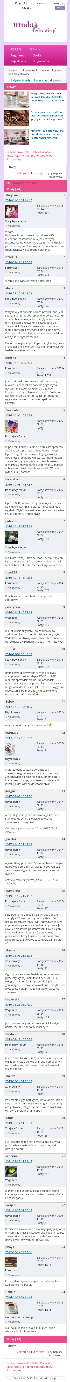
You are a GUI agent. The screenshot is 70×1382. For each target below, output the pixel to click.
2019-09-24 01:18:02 (18, 1081)
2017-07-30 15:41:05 (18, 707)
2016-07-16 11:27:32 (18, 200)
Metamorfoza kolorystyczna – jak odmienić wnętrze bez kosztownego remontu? (48, 134)
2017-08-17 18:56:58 (18, 738)
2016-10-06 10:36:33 (18, 415)
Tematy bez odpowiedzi (48, 80)
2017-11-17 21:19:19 (18, 844)
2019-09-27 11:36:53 (18, 1123)
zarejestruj (42, 173)
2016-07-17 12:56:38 (18, 262)
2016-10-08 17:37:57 (18, 484)
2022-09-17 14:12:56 (18, 1252)
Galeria (28, 3)
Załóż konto (42, 3)
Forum (8, 3)
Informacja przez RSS (24, 183)
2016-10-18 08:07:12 (18, 526)
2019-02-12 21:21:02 (18, 896)
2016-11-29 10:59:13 (18, 612)
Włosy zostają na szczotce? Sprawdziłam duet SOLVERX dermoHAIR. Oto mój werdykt (47, 97)
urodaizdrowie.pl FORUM (22, 152)
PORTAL (16, 49)
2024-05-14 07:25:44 (18, 1297)
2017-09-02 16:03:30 (18, 796)
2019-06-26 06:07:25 (18, 1004)
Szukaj (37, 55)
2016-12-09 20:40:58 (18, 654)
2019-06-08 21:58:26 (18, 955)
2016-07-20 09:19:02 (18, 293)
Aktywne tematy (20, 80)
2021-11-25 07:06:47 (18, 1210)
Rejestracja (18, 61)
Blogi (18, 3)
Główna (35, 49)
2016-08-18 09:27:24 (18, 363)
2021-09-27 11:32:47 (18, 1161)
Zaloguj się (59, 3)
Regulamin (18, 55)
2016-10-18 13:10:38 (18, 577)
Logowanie (41, 61)
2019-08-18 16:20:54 (18, 1039)
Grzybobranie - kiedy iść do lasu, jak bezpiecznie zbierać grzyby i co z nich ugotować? (47, 115)
